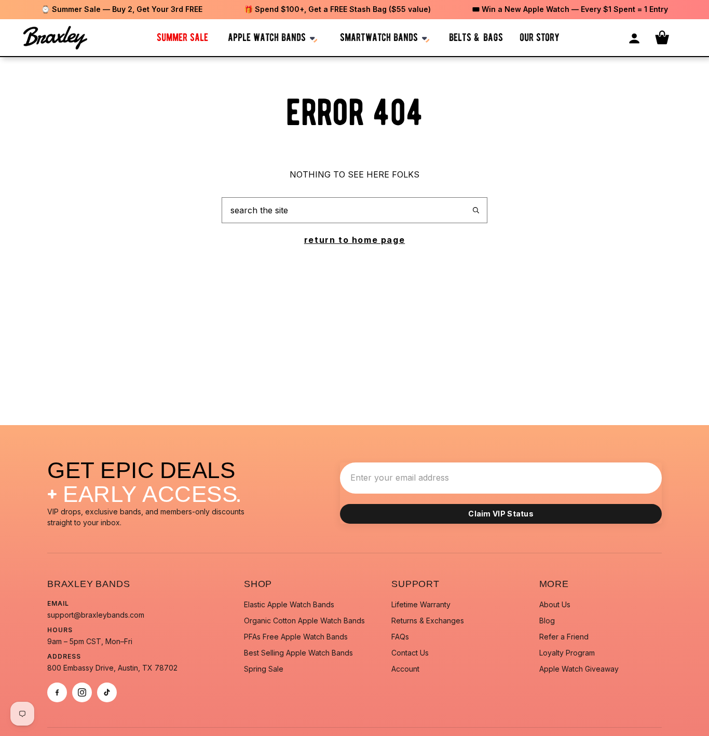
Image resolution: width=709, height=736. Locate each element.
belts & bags (476, 37)
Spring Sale (263, 668)
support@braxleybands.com (95, 614)
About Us (554, 604)
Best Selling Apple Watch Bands (298, 652)
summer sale (182, 37)
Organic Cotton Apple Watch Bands (304, 620)
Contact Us (410, 652)
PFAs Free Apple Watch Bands (296, 636)
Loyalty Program (567, 652)
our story (540, 37)
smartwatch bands (379, 37)
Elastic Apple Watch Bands (289, 604)
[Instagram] (82, 692)
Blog (547, 620)
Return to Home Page (354, 240)
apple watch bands (267, 37)
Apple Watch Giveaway (579, 668)
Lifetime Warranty (421, 604)
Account (405, 668)
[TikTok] (107, 692)
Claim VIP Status (501, 513)
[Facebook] (57, 692)
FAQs (400, 636)
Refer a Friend (564, 636)
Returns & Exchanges (427, 620)
